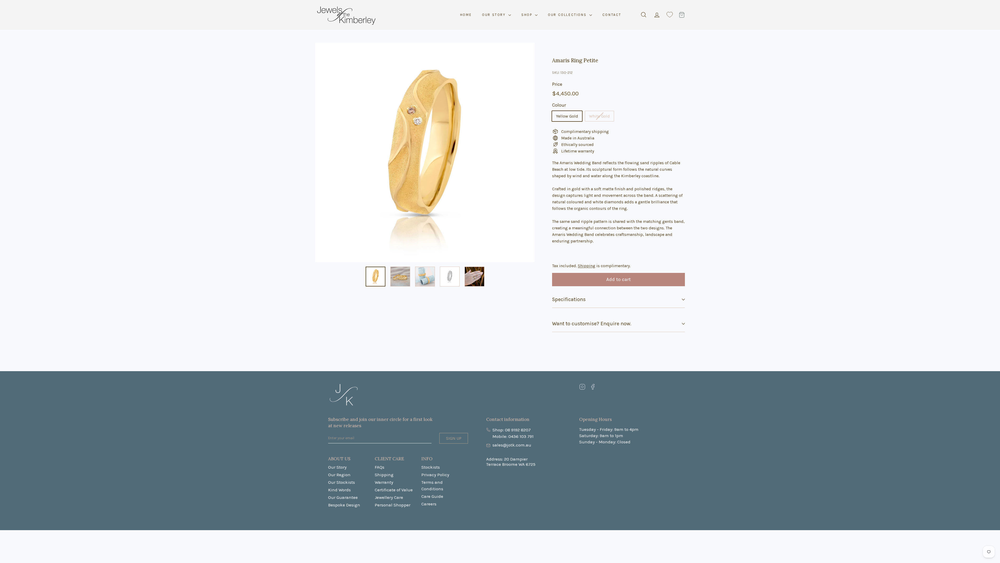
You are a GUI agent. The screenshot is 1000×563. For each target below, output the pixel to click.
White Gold (599, 116)
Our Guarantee (343, 497)
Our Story (494, 15)
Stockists (430, 467)
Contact (611, 15)
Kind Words (339, 489)
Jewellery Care (389, 497)
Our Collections (568, 15)
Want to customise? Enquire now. (591, 324)
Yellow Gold (567, 116)
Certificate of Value (394, 489)
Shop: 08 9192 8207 (511, 429)
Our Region (339, 474)
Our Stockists (341, 482)
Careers (428, 503)
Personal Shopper (392, 504)
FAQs (379, 467)
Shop (527, 15)
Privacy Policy (435, 474)
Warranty (384, 482)
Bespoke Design (344, 504)
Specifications (569, 299)
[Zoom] (425, 158)
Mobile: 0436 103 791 (513, 436)
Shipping (586, 265)
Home (466, 15)
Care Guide (432, 496)
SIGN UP (453, 438)
